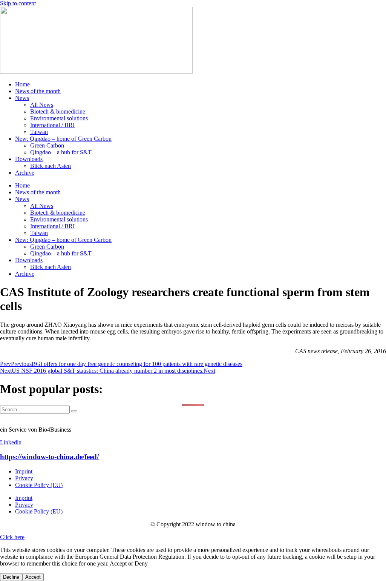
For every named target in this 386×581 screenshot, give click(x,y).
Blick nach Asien (50, 166)
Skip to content (18, 3)
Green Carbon (47, 145)
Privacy (24, 478)
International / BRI (52, 125)
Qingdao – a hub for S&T (61, 152)
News (22, 98)
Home (22, 84)
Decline (11, 577)
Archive (24, 172)
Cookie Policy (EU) (39, 485)
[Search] (74, 411)
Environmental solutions (59, 118)
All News (41, 104)
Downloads (29, 159)
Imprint (23, 471)
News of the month (38, 91)
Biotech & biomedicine (57, 111)
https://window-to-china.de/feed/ (49, 457)
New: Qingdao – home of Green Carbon (63, 138)
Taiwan (39, 132)
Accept (33, 577)
